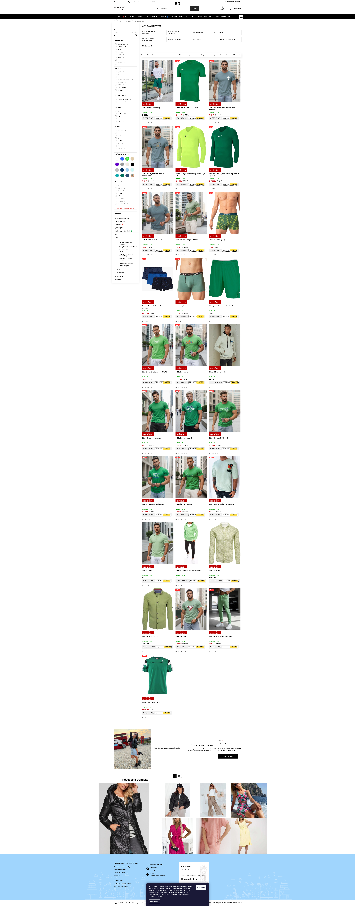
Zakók (121, 251)
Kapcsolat (117, 875)
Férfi (116, 237)
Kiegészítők (120, 272)
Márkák (117, 280)
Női (116, 234)
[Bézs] (132, 159)
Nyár (121, 121)
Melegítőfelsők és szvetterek (128, 247)
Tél (120, 118)
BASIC (121, 196)
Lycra (121, 72)
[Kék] (122, 159)
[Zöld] (127, 159)
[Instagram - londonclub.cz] (179, 3)
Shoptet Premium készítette (209, 902)
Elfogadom (201, 887)
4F (120, 185)
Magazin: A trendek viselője (122, 2)
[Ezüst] (117, 170)
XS (120, 133)
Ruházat (120, 240)
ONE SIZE (122, 130)
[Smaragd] (122, 175)
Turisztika (122, 52)
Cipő (118, 269)
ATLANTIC (122, 193)
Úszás (121, 54)
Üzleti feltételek (118, 881)
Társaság (122, 46)
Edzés (121, 57)
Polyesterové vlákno (125, 79)
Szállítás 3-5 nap (124, 99)
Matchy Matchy (120, 221)
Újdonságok (119, 228)
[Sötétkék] (122, 170)
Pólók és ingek (123, 249)
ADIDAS (121, 188)
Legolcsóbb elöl (193, 55)
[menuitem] (120, 16)
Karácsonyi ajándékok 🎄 (123, 231)
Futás (120, 49)
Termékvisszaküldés (140, 2)
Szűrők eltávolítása (124, 208)
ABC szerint (236, 55)
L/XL (120, 143)
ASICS (121, 190)
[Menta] (132, 170)
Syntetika (122, 77)
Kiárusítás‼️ (119, 224)
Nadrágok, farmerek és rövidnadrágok (126, 255)
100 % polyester (124, 85)
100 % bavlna (123, 87)
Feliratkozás (228, 756)
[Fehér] (117, 159)
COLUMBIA (122, 198)
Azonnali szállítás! (124, 102)
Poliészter (122, 90)
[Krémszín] (127, 164)
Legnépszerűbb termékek (221, 55)
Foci (120, 60)
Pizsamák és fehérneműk (127, 263)
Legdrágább (205, 55)
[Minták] (132, 175)
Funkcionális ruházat (122, 218)
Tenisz (121, 62)
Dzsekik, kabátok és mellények (125, 243)
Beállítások (154, 901)
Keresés (194, 9)
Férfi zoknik (122, 261)
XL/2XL (121, 148)
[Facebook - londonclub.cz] (176, 3)
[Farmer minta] (127, 175)
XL (120, 146)
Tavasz (122, 113)
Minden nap (123, 44)
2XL (152, 123)
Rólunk (116, 878)
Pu (120, 74)
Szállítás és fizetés (156, 2)
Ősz (120, 116)
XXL (213, 189)
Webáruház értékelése (121, 886)
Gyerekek (118, 276)
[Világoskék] (127, 170)
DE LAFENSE (123, 204)
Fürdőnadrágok (124, 265)
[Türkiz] (117, 175)
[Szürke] (122, 164)
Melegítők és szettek (125, 258)
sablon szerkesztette (230, 902)
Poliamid (122, 82)
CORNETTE (123, 201)
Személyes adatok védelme (122, 883)
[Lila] (117, 164)
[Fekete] (132, 164)
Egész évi (122, 111)
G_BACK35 (167, 118)
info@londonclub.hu (190, 879)
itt (163, 896)
